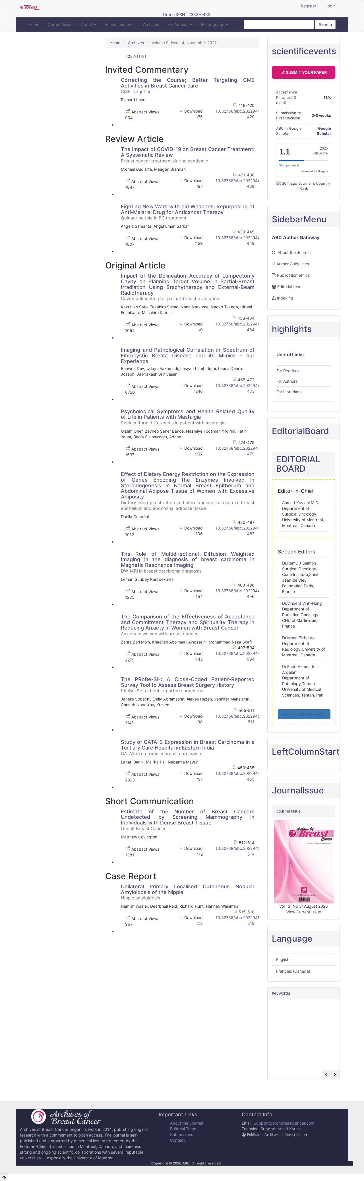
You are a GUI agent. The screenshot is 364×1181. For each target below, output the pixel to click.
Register (308, 5)
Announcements (120, 24)
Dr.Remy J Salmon (299, 563)
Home (33, 24)
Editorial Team (183, 1128)
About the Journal (293, 252)
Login (330, 5)
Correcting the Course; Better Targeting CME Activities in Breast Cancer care (188, 85)
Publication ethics (293, 275)
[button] (215, 24)
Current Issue (60, 24)
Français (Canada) (293, 971)
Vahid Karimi (289, 1128)
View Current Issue (303, 911)
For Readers (287, 370)
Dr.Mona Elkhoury (298, 637)
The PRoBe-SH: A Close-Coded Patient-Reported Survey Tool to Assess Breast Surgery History (188, 684)
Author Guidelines (292, 263)
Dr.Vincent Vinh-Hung (302, 603)
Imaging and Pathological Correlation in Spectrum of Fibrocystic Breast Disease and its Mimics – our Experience (188, 355)
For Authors (286, 381)
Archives (151, 24)
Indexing (285, 298)
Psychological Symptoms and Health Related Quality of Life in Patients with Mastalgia (188, 416)
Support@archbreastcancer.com (284, 1123)
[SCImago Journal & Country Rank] (303, 185)
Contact (177, 1140)
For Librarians (288, 391)
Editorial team (290, 286)
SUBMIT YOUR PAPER (306, 72)
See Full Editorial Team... (304, 714)
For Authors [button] (178, 24)
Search (325, 24)
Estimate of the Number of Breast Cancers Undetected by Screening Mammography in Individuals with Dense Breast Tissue (188, 820)
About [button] (87, 24)
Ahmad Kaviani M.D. (300, 502)
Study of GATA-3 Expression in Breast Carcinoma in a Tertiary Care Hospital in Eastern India (188, 747)
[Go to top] (4, 1177)
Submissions (181, 1134)
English (282, 959)
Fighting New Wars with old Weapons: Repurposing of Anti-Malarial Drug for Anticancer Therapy (188, 212)
